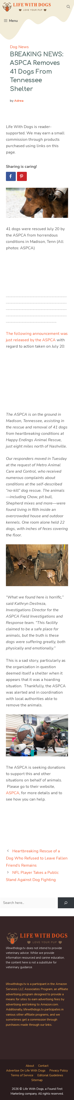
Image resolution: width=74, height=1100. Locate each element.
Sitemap (37, 1080)
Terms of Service (22, 1075)
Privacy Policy (58, 1071)
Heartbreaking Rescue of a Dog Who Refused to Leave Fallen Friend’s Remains (36, 858)
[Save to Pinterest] (22, 176)
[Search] (66, 902)
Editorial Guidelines (50, 1075)
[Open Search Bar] (68, 7)
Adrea (18, 101)
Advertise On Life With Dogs (25, 1071)
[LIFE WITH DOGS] (26, 7)
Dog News (19, 47)
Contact (43, 1066)
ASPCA (12, 793)
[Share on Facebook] (11, 176)
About (30, 1066)
